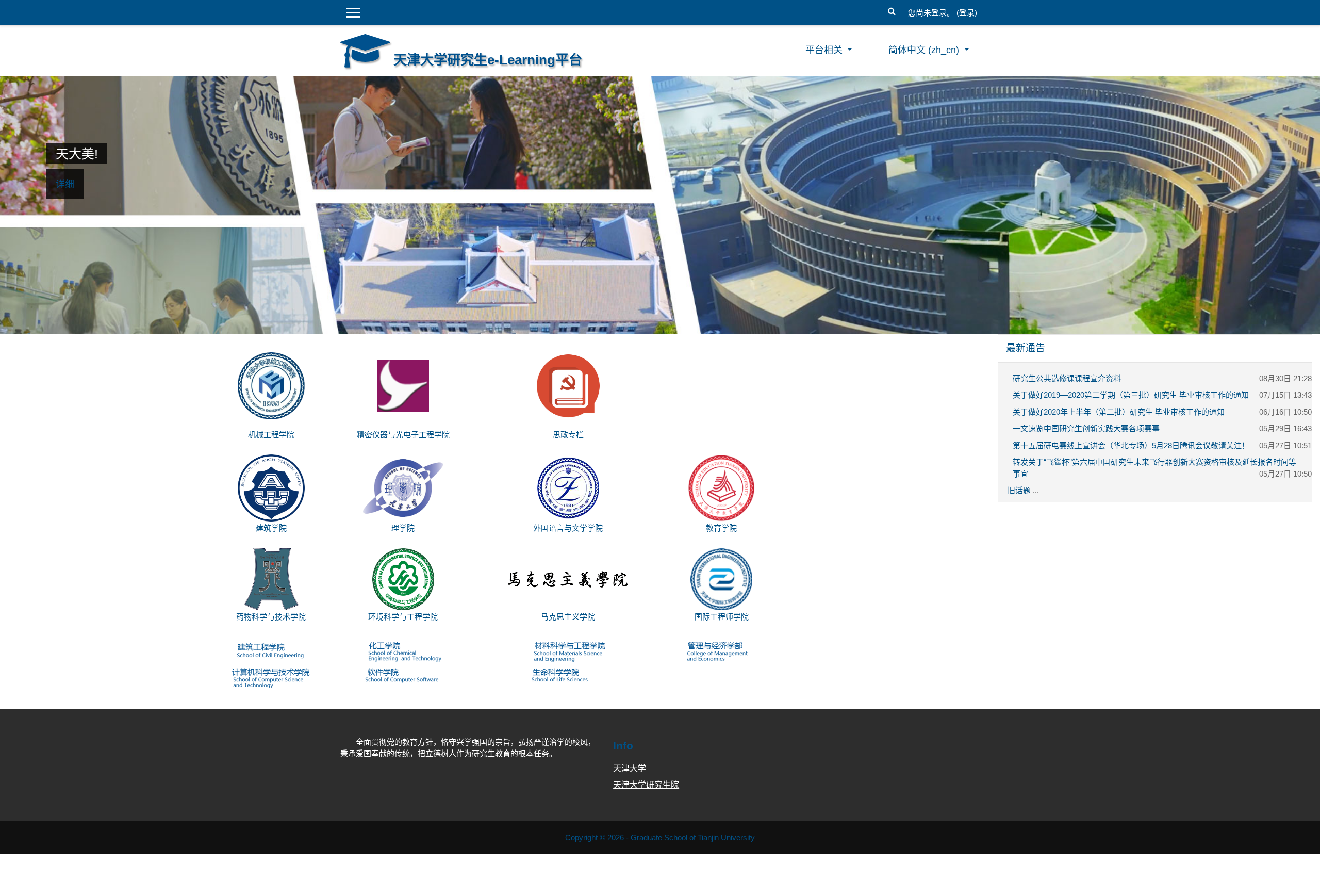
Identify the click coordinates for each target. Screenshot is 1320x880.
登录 (967, 12)
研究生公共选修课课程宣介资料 (1067, 378)
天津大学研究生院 (646, 784)
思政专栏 (568, 434)
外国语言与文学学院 (568, 528)
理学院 (403, 528)
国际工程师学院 (722, 616)
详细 (65, 184)
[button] (891, 10)
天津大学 (629, 768)
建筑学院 (271, 528)
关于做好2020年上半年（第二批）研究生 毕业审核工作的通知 (1119, 412)
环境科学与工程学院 (403, 616)
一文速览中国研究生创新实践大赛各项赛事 (1086, 428)
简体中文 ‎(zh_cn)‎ (925, 50)
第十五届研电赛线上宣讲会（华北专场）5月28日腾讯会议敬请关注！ (1131, 445)
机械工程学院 (271, 434)
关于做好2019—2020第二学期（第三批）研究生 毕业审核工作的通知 (1131, 394)
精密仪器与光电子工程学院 (403, 434)
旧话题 (1019, 490)
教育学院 (721, 528)
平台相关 (825, 50)
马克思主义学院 (568, 616)
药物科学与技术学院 (271, 616)
